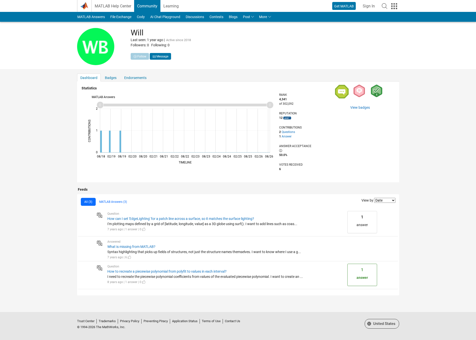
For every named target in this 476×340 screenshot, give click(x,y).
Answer (287, 136)
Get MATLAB (344, 6)
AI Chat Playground (165, 17)
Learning (171, 6)
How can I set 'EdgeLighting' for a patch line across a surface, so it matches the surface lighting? (180, 219)
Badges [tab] (111, 78)
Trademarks (107, 321)
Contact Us (232, 321)
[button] (384, 6)
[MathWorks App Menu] (394, 6)
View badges (360, 107)
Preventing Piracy (156, 321)
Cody (141, 17)
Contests (216, 17)
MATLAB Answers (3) (113, 202)
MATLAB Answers (91, 17)
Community (147, 6)
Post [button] (246, 17)
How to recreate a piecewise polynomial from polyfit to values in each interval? (167, 271)
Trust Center (85, 321)
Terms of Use (211, 321)
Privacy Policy (129, 321)
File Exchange (120, 17)
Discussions (195, 17)
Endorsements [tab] (135, 78)
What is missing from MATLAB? (131, 247)
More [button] (263, 17)
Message (162, 56)
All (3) (88, 202)
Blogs (233, 17)
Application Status (185, 321)
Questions (288, 132)
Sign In (369, 6)
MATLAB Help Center (113, 6)
